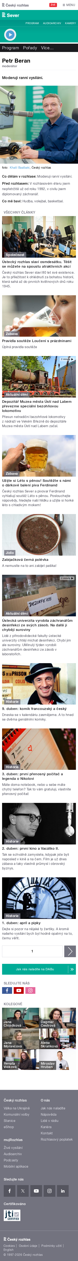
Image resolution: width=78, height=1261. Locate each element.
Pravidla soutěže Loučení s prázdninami (36, 341)
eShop (9, 1127)
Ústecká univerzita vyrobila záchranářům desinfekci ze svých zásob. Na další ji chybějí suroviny (37, 625)
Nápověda (49, 1114)
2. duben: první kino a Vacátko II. (30, 848)
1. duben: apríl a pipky (21, 923)
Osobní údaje (28, 1245)
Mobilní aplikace (16, 1166)
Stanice (9, 1121)
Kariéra (46, 1127)
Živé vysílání (13, 1148)
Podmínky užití (51, 1245)
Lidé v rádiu (50, 1121)
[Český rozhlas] (15, 5)
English (9, 1249)
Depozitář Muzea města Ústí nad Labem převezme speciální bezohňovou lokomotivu (37, 406)
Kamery (70, 23)
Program (32, 23)
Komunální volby (16, 1114)
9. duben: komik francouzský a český (34, 709)
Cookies (9, 1245)
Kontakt (47, 1133)
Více (47, 47)
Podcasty (11, 1160)
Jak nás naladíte (53, 1108)
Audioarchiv (52, 23)
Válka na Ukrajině (17, 1108)
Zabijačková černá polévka (25, 560)
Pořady (30, 47)
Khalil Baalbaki (20, 167)
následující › (70, 951)
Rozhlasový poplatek (57, 1139)
